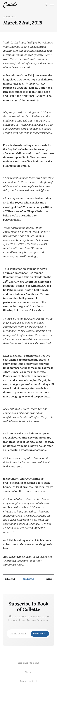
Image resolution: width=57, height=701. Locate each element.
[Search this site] (46, 5)
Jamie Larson (27, 633)
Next (49, 579)
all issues (28, 579)
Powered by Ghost (28, 681)
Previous (10, 579)
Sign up (28, 672)
